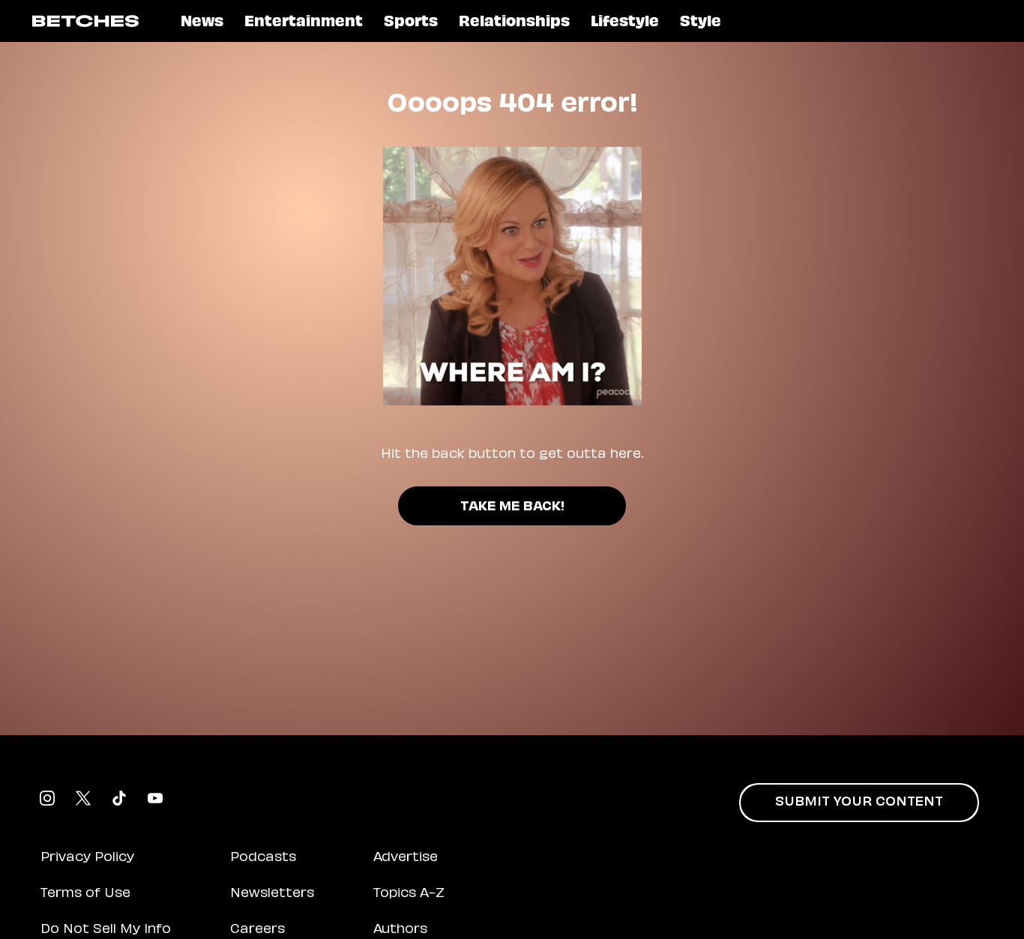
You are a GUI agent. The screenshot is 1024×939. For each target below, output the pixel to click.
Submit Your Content (859, 803)
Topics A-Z (409, 894)
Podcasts (263, 858)
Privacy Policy (87, 858)
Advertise (405, 858)
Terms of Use (85, 894)
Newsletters (272, 894)
